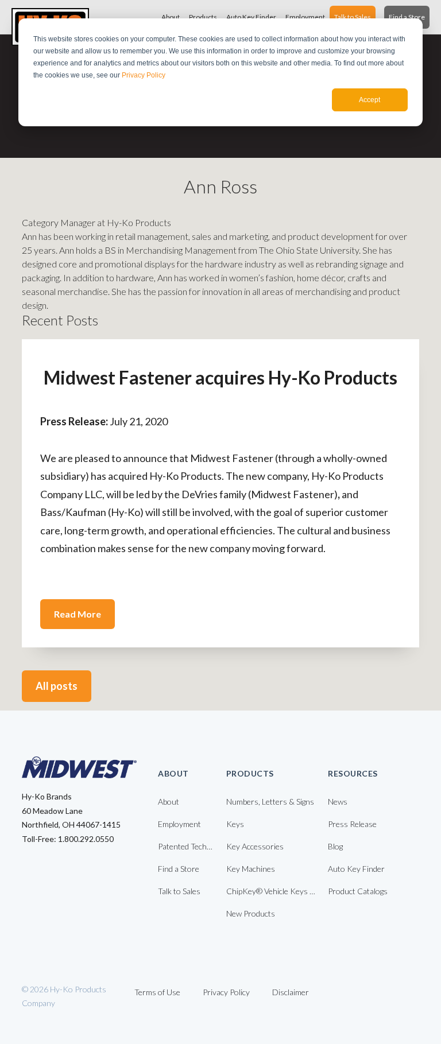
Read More (77, 613)
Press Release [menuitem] (352, 824)
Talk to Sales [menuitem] (179, 891)
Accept (369, 100)
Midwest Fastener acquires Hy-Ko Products (220, 377)
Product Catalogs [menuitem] (358, 891)
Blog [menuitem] (335, 846)
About (170, 17)
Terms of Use (157, 992)
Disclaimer (290, 992)
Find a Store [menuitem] (178, 869)
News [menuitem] (337, 801)
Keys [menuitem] (235, 824)
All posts (57, 686)
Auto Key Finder (251, 17)
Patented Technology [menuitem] (186, 846)
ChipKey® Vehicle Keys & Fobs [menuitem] (271, 891)
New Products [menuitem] (250, 913)
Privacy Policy (143, 75)
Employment (305, 17)
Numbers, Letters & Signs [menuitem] (270, 801)
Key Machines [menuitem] (250, 869)
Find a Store (407, 17)
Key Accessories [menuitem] (255, 846)
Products (203, 17)
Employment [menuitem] (179, 824)
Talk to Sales (352, 17)
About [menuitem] (168, 801)
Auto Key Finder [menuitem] (356, 869)
